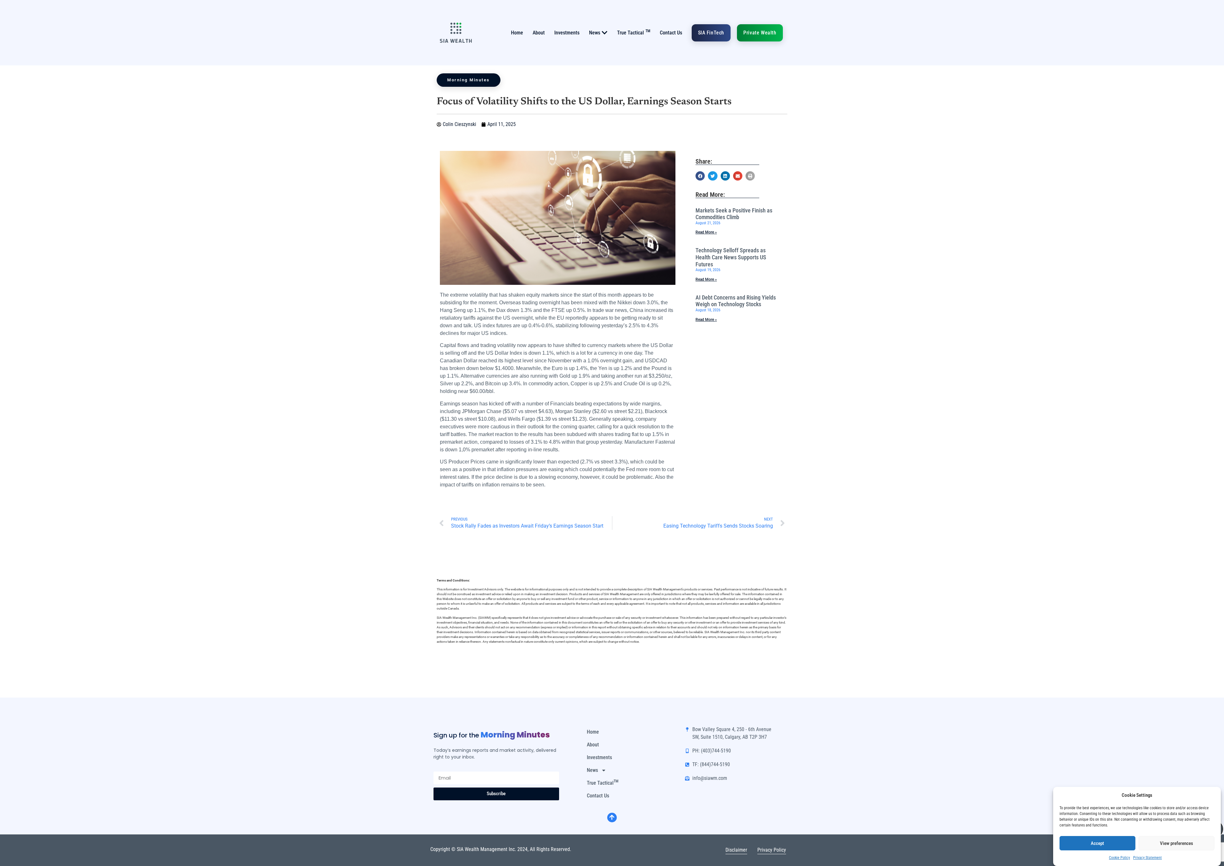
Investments (566, 33)
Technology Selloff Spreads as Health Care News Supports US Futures (731, 257)
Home (517, 33)
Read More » (706, 232)
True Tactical (633, 32)
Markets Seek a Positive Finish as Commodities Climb (734, 214)
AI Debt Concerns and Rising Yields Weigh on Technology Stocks (736, 301)
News (594, 33)
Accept (1097, 843)
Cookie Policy (1119, 857)
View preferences (1176, 843)
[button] (700, 176)
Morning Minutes (468, 80)
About (539, 33)
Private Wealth (759, 33)
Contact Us (671, 33)
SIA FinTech (711, 33)
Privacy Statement (1147, 857)
